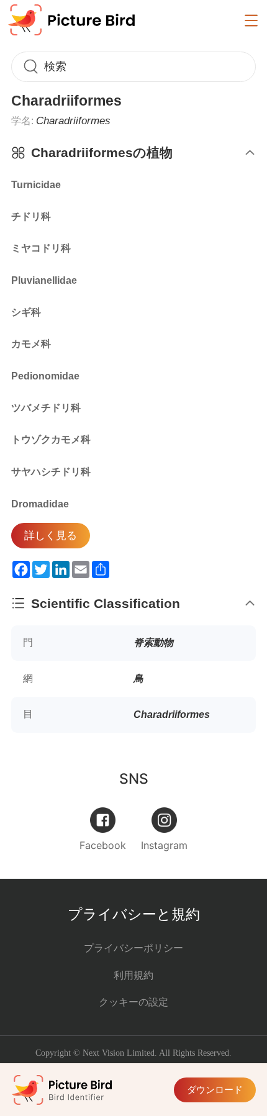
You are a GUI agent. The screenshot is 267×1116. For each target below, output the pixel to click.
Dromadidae (40, 504)
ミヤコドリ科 (41, 248)
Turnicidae (36, 184)
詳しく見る (50, 535)
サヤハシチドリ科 (51, 471)
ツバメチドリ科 (46, 407)
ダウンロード (215, 1089)
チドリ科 (31, 216)
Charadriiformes (172, 714)
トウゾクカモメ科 (51, 439)
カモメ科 (31, 343)
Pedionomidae (45, 376)
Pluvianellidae (44, 280)
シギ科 (26, 312)
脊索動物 (153, 642)
